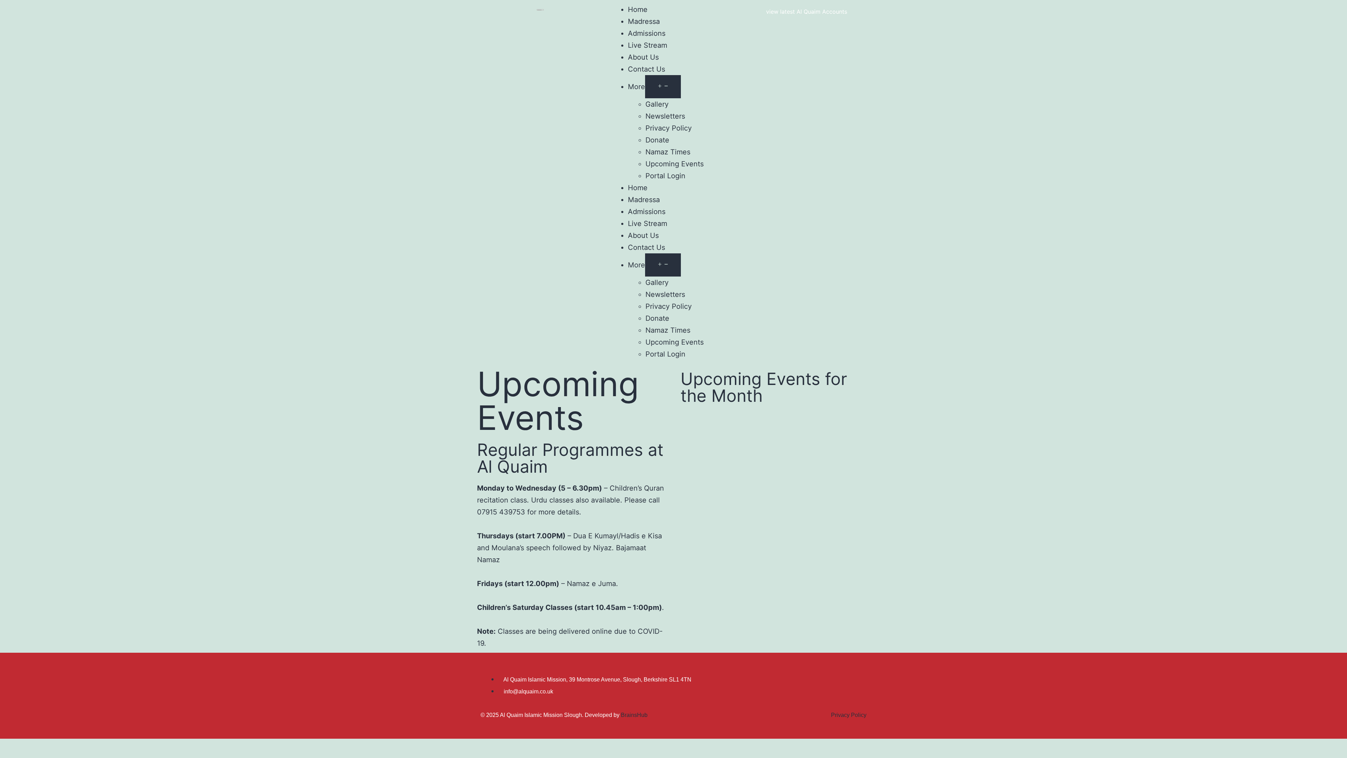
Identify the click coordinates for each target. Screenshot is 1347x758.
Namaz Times (667, 152)
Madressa (644, 21)
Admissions (646, 33)
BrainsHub (634, 715)
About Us (643, 57)
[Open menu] (663, 86)
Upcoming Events (674, 164)
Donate (657, 140)
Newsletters (665, 116)
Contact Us (646, 69)
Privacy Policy (668, 128)
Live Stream (647, 45)
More (636, 86)
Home (638, 9)
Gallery (657, 104)
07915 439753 (501, 512)
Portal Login (665, 176)
